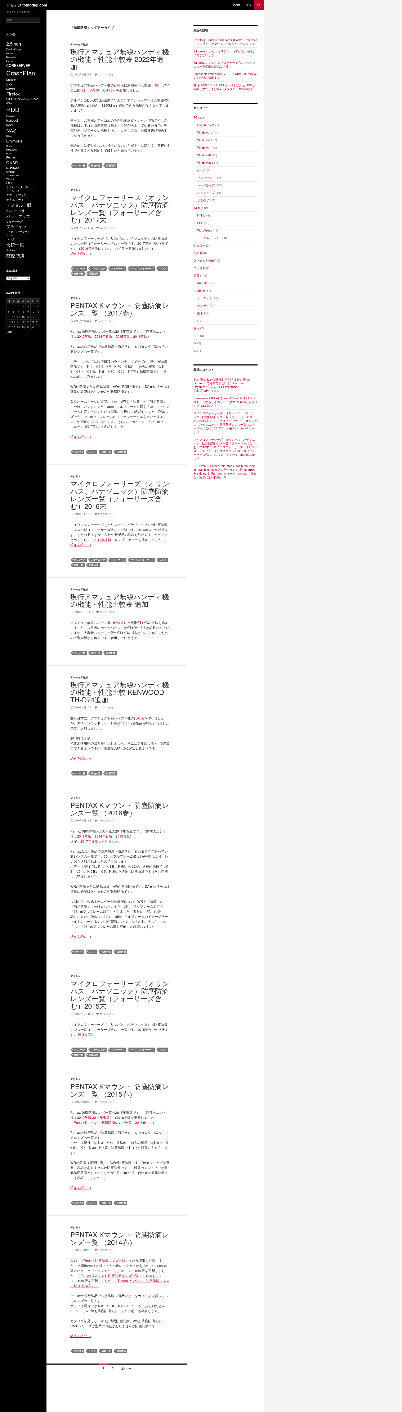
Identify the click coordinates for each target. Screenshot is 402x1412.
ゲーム (201, 170)
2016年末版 (89, 248)
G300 (9, 103)
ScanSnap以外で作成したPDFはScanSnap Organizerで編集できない (221, 381)
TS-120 (10, 179)
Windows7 (204, 147)
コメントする (105, 74)
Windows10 (205, 132)
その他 (197, 253)
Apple (201, 290)
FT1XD (142, 622)
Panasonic (11, 149)
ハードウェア (206, 185)
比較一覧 (95, 165)
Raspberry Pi (205, 125)
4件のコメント (106, 1101)
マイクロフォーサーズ (142, 268)
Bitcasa (9, 53)
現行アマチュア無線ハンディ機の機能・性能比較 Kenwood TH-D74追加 (119, 691)
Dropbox (11, 79)
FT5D (155, 85)
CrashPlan (20, 72)
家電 (196, 275)
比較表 (119, 85)
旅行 (196, 328)
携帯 (200, 313)
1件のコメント (106, 820)
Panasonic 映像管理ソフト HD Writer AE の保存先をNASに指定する (225, 76)
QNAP (12, 162)
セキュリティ (15, 199)
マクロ (9, 235)
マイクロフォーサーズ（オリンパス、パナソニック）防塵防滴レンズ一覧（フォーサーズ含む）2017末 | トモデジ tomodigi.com (225, 424)
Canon (10, 61)
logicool (12, 120)
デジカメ (75, 190)
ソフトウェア (206, 178)
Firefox (13, 93)
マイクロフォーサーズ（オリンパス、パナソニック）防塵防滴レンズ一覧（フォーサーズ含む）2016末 (119, 494)
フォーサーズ (118, 268)
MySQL (10, 125)
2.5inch (13, 43)
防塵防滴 (111, 165)
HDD (12, 109)
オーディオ (204, 298)
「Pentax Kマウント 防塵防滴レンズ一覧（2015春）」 (118, 1275)
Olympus (14, 141)
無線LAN (10, 250)
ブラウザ (203, 200)
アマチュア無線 (79, 44)
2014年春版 (103, 336)
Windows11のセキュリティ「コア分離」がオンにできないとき (224, 53)
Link (248, 5)
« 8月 (9, 332)
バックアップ (206, 193)
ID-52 (81, 90)
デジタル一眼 (18, 205)
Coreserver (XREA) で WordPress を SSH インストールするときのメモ (224, 400)
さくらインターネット (20, 187)
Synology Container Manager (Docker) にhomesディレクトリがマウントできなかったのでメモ (225, 42)
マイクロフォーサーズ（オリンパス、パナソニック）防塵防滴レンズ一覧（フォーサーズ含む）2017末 (119, 208)
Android (202, 283)
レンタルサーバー (209, 238)
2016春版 (140, 336)
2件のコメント (106, 514)
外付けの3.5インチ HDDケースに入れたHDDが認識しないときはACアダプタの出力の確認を (224, 87)
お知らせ (199, 245)
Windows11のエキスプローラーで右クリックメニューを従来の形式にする (224, 64)
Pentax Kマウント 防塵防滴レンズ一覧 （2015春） (119, 1090)
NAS (11, 130)
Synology (10, 171)
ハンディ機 (79, 165)
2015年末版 (102, 539)
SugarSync (12, 168)
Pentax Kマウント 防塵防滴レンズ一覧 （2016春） (119, 808)
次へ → (126, 1368)
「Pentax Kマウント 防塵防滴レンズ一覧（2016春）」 (111, 1122)
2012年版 (84, 336)
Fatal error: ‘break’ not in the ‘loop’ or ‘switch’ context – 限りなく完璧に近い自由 (225, 473)
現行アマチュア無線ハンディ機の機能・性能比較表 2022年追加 (119, 58)
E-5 (9, 84)
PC (195, 117)
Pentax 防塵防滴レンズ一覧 (104, 1260)
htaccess (10, 115)
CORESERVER (18, 65)
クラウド (199, 268)
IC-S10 (94, 90)
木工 (196, 336)
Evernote (10, 88)
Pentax (78, 451)
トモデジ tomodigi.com (26, 5)
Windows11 (205, 140)
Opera (9, 146)
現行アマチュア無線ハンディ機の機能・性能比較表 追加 (119, 600)
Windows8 (204, 155)
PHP (200, 223)
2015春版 (123, 336)
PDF (8, 153)
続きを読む (80, 253)
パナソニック (98, 268)
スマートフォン (16, 195)
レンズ (163, 268)
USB (9, 183)
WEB (196, 208)
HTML (201, 215)
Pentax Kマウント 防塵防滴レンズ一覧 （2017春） (119, 308)
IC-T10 (107, 90)
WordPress (204, 230)
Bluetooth (11, 57)
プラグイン (16, 226)
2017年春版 (89, 841)
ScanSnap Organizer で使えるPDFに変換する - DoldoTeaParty (219, 387)
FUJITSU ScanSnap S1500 (22, 99)
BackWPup (13, 49)
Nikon (9, 136)
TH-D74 (116, 723)
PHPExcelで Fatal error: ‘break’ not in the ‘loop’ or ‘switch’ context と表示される (224, 468)
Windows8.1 (205, 162)
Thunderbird (12, 175)
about (236, 5)
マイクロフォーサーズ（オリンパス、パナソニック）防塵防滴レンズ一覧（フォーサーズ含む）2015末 (119, 994)
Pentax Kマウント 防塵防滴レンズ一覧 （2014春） (119, 1238)
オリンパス (79, 268)
